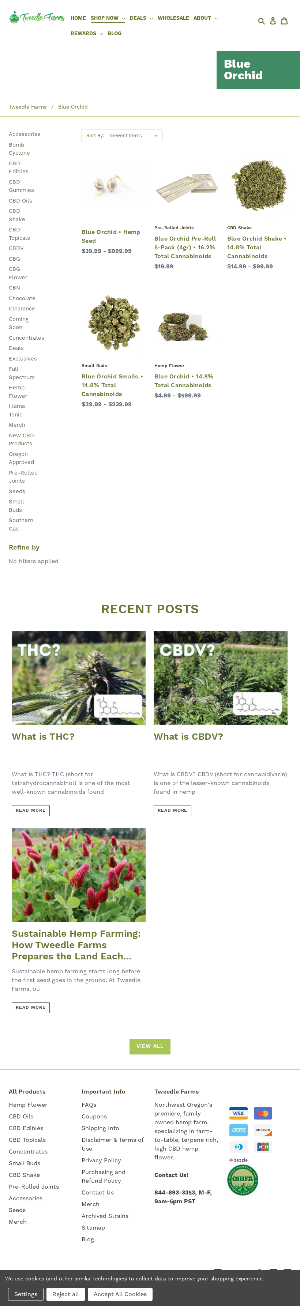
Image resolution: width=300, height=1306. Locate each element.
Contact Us (98, 1192)
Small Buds (16, 505)
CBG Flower (18, 273)
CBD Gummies (21, 186)
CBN (14, 287)
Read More (31, 810)
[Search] (262, 21)
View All (150, 1046)
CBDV (16, 248)
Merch (17, 425)
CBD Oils (20, 200)
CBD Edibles (19, 167)
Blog (114, 33)
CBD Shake (17, 215)
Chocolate (22, 298)
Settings (25, 1294)
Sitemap (93, 1227)
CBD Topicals (19, 233)
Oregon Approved (21, 458)
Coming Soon (19, 323)
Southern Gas (21, 524)
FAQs (89, 1104)
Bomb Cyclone (19, 148)
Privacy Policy (101, 1160)
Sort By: (95, 135)
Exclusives (23, 358)
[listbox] (135, 135)
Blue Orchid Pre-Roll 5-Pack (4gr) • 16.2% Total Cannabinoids (185, 247)
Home (78, 18)
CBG (14, 259)
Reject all (65, 1294)
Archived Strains (105, 1215)
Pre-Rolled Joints (23, 476)
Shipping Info (100, 1128)
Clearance (22, 308)
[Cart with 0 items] (285, 21)
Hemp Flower (18, 391)
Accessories (23, 134)
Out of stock (114, 200)
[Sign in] (274, 21)
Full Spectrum (22, 373)
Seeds (17, 491)
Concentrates (23, 338)
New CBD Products (21, 439)
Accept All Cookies (120, 1294)
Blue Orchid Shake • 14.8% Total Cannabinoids (257, 247)
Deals (16, 348)
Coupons (94, 1116)
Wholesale (173, 18)
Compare (111, 186)
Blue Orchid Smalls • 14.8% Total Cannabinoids (112, 385)
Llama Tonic (17, 410)
